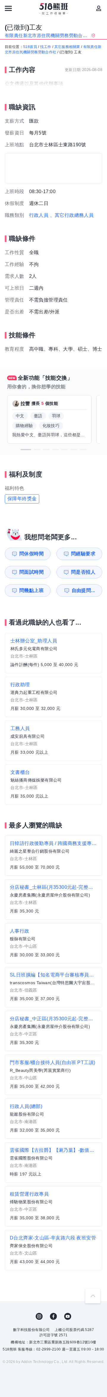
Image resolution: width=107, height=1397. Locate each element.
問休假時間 (31, 553)
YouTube (67, 1316)
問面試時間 (31, 572)
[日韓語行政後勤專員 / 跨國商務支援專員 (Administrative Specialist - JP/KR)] (53, 855)
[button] (26, 449)
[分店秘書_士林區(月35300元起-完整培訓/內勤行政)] (53, 899)
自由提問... (83, 590)
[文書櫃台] (53, 784)
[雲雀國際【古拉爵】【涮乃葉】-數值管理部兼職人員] (53, 1162)
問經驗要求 (83, 553)
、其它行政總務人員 (72, 215)
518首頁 (30, 47)
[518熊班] (54, 9)
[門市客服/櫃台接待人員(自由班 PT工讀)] (53, 1075)
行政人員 (39, 215)
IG (39, 1316)
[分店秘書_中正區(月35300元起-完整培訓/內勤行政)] (53, 1031)
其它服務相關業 (67, 47)
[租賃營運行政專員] (53, 1206)
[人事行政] (53, 943)
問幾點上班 (31, 590)
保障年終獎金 (22, 498)
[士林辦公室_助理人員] (53, 653)
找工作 (45, 47)
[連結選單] (8, 8)
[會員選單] (98, 8)
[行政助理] (53, 697)
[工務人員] (53, 741)
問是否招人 (83, 572)
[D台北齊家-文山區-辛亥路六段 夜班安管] (53, 1250)
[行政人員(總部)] (53, 1118)
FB (53, 1316)
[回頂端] (92, 1295)
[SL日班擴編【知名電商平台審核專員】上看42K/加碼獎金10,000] (53, 987)
